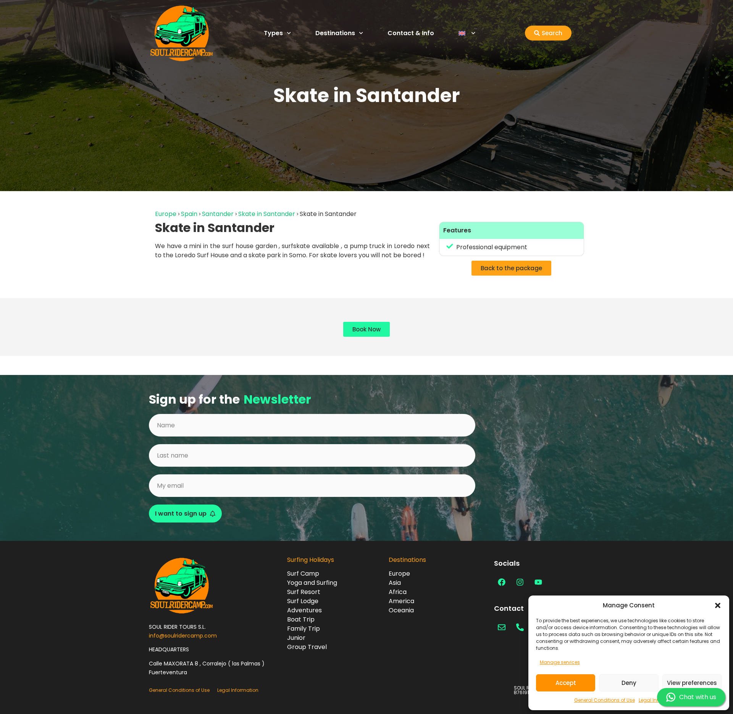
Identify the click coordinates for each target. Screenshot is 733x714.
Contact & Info (410, 33)
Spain (189, 213)
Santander (218, 213)
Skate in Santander (266, 213)
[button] (718, 605)
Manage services (560, 662)
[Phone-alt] (520, 627)
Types (273, 33)
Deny (629, 683)
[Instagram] (520, 582)
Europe (165, 213)
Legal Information (237, 690)
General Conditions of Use (604, 700)
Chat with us (697, 697)
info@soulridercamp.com (183, 635)
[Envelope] (501, 627)
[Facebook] (501, 582)
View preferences (692, 683)
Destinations (335, 33)
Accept (565, 683)
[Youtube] (538, 582)
